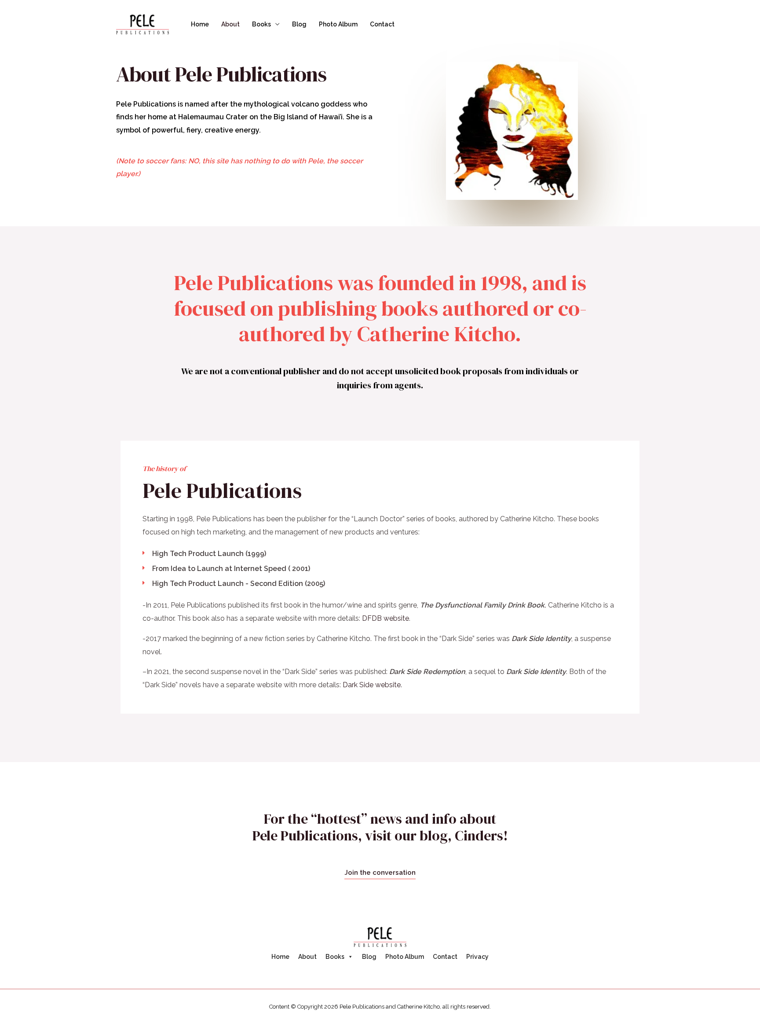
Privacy (477, 956)
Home (200, 24)
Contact (382, 24)
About (230, 24)
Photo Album (338, 24)
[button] (380, 873)
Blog (299, 24)
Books (261, 24)
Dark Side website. (372, 685)
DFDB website (385, 618)
